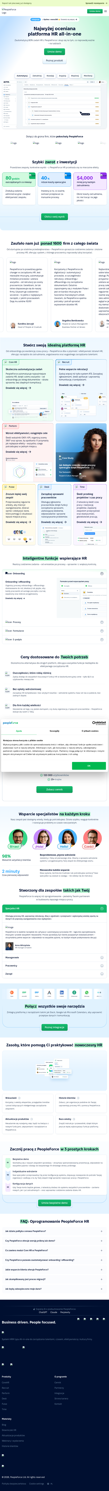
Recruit (5, 1388)
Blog (4, 1425)
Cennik (57, 1382)
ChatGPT (43, 1312)
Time (4, 1409)
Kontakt (58, 1404)
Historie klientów (10, 1446)
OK (89, 766)
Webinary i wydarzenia (13, 1441)
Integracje (59, 1393)
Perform (6, 1393)
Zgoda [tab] (19, 731)
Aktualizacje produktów (13, 1435)
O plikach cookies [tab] (90, 731)
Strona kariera (61, 1398)
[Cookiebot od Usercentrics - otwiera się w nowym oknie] (94, 723)
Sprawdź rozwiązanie (95, 3)
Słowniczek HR (9, 1430)
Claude (53, 1312)
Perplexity (65, 1312)
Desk (4, 1398)
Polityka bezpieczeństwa (14, 1484)
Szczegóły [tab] (54, 731)
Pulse (4, 1404)
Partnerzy (59, 1388)
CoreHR (5, 1382)
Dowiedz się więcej (13, 598)
